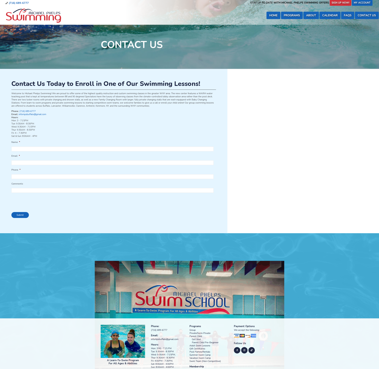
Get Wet (196, 339)
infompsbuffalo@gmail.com (32, 114)
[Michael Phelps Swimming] (33, 15)
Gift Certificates (197, 348)
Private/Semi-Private (200, 333)
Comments (17, 183)
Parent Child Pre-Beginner (205, 342)
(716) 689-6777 (19, 3)
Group (193, 330)
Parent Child (196, 336)
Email (15, 156)
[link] (123, 341)
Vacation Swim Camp (200, 358)
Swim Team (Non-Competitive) (205, 361)
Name (15, 142)
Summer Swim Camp (200, 354)
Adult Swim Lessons (200, 345)
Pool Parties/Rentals (200, 351)
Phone (16, 170)
